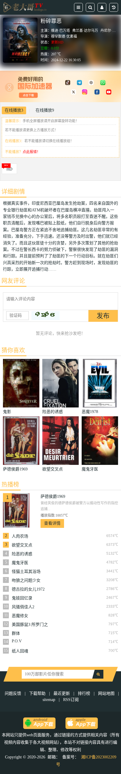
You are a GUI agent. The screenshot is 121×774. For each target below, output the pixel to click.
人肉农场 (20, 536)
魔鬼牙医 (20, 563)
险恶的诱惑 (22, 554)
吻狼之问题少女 (26, 580)
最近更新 (61, 693)
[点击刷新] (45, 315)
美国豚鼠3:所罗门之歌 (30, 624)
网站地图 (106, 693)
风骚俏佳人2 (23, 607)
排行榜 (84, 693)
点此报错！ (31, 152)
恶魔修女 (20, 616)
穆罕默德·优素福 (64, 36)
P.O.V (17, 641)
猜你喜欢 (13, 350)
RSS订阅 (71, 699)
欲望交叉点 (22, 545)
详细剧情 (13, 191)
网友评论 (13, 281)
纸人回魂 (20, 651)
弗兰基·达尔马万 (85, 31)
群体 (16, 633)
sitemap (49, 699)
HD (9, 169)
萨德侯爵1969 (53, 496)
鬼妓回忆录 (22, 598)
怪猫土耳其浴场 (26, 571)
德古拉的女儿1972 (28, 589)
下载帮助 (37, 693)
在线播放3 (14, 110)
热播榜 (10, 484)
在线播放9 (45, 110)
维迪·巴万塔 (60, 31)
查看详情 (52, 523)
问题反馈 (13, 693)
